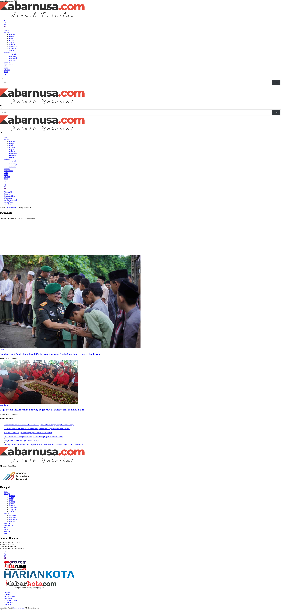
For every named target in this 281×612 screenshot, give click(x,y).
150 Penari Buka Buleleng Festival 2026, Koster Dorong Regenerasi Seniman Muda (33, 437)
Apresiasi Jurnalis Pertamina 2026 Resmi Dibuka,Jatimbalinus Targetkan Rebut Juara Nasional (37, 429)
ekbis (6, 66)
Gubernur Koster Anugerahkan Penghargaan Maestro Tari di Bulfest (28, 433)
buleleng (12, 40)
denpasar (12, 34)
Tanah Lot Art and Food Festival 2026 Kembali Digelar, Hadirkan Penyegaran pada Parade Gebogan (39, 425)
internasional (8, 64)
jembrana (12, 44)
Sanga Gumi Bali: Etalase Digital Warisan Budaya (21, 441)
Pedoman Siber (9, 196)
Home (6, 30)
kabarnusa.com (11, 208)
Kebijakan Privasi (10, 200)
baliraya (7, 32)
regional (7, 52)
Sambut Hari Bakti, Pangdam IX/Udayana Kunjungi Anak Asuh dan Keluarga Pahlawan (50, 354)
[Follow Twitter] (5, 23)
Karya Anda (8, 202)
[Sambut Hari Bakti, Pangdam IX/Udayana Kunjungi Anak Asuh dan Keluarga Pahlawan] (70, 347)
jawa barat (12, 60)
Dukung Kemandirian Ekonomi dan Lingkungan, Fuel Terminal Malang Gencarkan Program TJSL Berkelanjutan (43, 444)
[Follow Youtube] (5, 27)
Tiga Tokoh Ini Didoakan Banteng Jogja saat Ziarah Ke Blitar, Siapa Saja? (42, 409)
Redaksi (7, 194)
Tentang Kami (9, 192)
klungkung (12, 48)
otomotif (7, 70)
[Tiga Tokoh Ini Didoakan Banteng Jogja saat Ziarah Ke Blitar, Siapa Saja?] (39, 403)
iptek (6, 68)
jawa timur (12, 56)
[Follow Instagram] (5, 25)
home (6, 492)
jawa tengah (13, 58)
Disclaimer (8, 198)
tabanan (11, 50)
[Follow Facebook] (4, 21)
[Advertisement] (140, 236)
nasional (7, 62)
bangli (11, 38)
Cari (1, 78)
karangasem (13, 46)
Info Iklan (7, 204)
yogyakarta (12, 54)
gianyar (11, 42)
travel (6, 72)
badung (11, 36)
